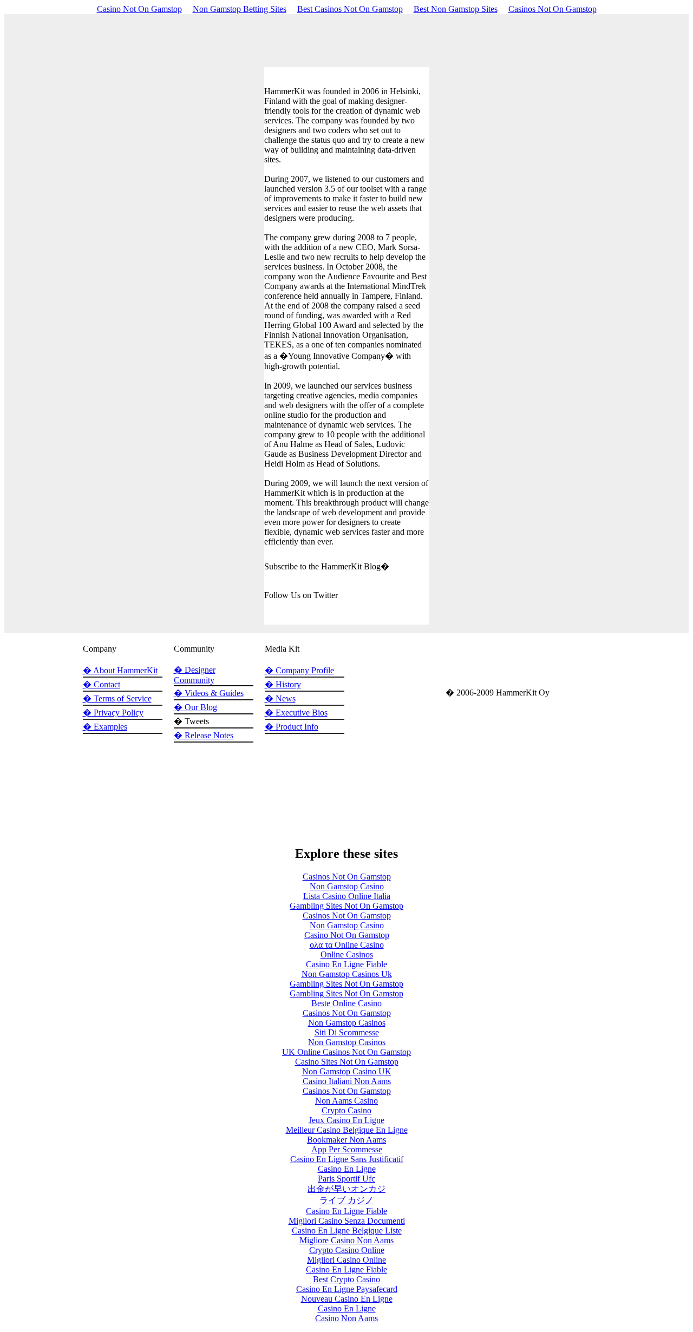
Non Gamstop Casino (347, 886)
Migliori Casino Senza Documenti (347, 1220)
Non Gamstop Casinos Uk (347, 974)
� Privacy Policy (113, 712)
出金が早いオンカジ (346, 1188)
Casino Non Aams (346, 1318)
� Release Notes (203, 735)
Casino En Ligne (347, 1168)
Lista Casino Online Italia (346, 896)
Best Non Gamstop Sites (456, 9)
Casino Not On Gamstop (139, 9)
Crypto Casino (346, 1110)
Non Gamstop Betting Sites (239, 9)
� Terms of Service (117, 698)
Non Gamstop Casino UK (346, 1071)
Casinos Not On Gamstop (552, 9)
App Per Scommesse (346, 1149)
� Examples (105, 726)
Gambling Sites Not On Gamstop (346, 905)
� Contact (101, 684)
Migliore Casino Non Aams (346, 1240)
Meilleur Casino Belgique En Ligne (347, 1129)
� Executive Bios (296, 712)
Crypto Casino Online (346, 1250)
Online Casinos (347, 954)
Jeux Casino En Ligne (346, 1120)
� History (283, 684)
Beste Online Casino (346, 1003)
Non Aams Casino (346, 1100)
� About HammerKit (120, 670)
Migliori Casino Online (346, 1259)
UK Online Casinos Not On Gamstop (346, 1052)
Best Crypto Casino (346, 1279)
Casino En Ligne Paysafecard (346, 1289)
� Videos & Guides (209, 693)
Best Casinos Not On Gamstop (350, 9)
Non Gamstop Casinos (346, 1022)
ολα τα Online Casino (347, 944)
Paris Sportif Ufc (346, 1178)
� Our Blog (195, 707)
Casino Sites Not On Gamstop (346, 1061)
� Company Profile (299, 670)
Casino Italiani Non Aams (347, 1081)
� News (280, 698)
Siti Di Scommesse (347, 1032)
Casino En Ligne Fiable (346, 964)
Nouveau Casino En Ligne (347, 1298)
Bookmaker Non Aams (346, 1139)
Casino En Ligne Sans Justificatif (346, 1159)
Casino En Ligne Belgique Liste (347, 1230)
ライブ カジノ (346, 1200)
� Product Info (291, 726)
